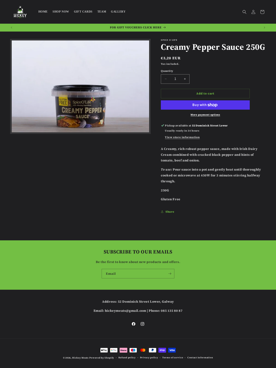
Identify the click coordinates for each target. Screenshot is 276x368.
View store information (182, 137)
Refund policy (127, 357)
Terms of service (172, 357)
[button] (244, 11)
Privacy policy (149, 357)
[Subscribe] (169, 273)
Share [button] (169, 212)
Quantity (167, 71)
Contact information (200, 357)
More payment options (205, 114)
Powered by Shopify (101, 357)
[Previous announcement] (11, 27)
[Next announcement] (264, 27)
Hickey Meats (80, 357)
